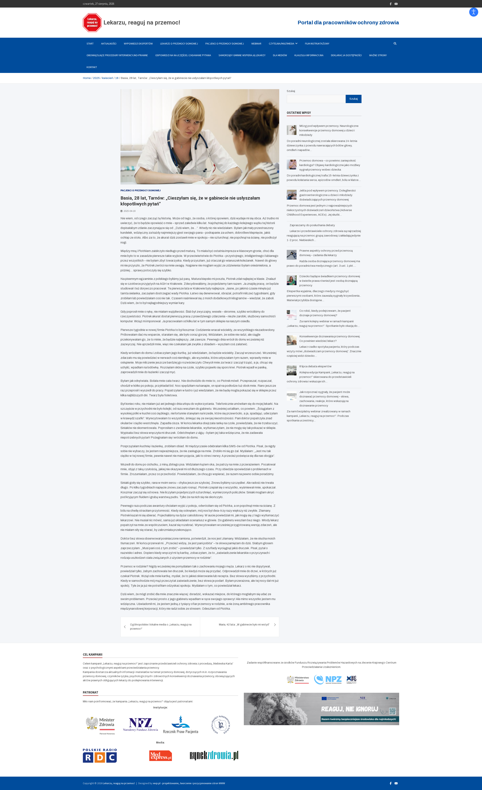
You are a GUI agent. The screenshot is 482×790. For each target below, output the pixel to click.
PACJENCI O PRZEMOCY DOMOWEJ (224, 43)
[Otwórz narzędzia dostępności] (473, 12)
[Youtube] (396, 4)
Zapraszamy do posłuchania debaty (312, 225)
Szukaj (291, 91)
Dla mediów (280, 55)
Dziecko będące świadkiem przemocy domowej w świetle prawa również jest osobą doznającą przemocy (329, 281)
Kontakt (92, 67)
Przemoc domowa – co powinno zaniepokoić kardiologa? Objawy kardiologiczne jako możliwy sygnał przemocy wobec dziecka (329, 165)
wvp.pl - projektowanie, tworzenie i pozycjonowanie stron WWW (189, 783)
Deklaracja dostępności (346, 55)
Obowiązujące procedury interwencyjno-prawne (117, 55)
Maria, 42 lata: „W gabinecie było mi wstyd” (244, 624)
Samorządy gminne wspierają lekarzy (242, 55)
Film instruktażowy (317, 43)
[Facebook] (390, 4)
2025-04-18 (130, 211)
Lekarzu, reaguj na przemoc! (142, 22)
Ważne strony (378, 55)
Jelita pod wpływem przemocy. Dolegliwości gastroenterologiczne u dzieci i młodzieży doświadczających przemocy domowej (327, 195)
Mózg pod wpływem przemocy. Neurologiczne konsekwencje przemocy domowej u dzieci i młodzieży (328, 130)
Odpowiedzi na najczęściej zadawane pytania (183, 55)
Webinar (256, 43)
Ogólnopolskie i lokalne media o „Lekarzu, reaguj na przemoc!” (160, 626)
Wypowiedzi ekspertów (138, 43)
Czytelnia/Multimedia (281, 43)
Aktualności (108, 43)
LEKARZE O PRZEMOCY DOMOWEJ (179, 43)
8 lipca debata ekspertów (315, 366)
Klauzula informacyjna (308, 55)
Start (90, 43)
